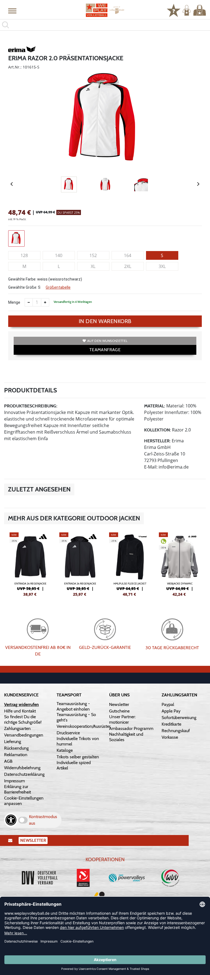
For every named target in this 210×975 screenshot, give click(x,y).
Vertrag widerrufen (21, 704)
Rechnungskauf (176, 730)
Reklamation (15, 754)
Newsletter (119, 704)
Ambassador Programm (131, 728)
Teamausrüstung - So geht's (76, 717)
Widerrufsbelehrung (22, 767)
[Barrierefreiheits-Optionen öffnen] (11, 820)
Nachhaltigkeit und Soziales (126, 737)
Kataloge (65, 750)
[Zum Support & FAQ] (173, 10)
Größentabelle (58, 287)
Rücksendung (16, 748)
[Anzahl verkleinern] (29, 302)
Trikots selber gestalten (78, 756)
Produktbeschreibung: (30, 406)
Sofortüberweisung (179, 717)
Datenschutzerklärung (24, 774)
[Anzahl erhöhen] (45, 302)
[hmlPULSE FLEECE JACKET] (129, 564)
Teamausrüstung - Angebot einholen (73, 706)
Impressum (14, 780)
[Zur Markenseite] (22, 50)
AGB (8, 761)
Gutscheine (119, 711)
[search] (105, 24)
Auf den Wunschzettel (107, 341)
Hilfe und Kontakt (20, 711)
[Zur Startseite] (105, 10)
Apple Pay (171, 711)
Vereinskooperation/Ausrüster (83, 726)
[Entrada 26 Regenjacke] (30, 564)
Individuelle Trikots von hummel (78, 741)
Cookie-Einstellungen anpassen (23, 800)
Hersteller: (157, 440)
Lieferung (12, 741)
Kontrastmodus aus (43, 820)
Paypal (168, 704)
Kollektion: (157, 430)
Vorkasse (170, 737)
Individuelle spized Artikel (74, 765)
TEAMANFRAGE (105, 349)
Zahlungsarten (17, 728)
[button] (12, 10)
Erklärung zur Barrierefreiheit (17, 789)
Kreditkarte (171, 724)
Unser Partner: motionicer (122, 719)
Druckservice (68, 732)
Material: (154, 406)
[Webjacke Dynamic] (179, 564)
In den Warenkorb (105, 321)
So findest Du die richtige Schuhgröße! (23, 719)
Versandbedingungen (23, 735)
